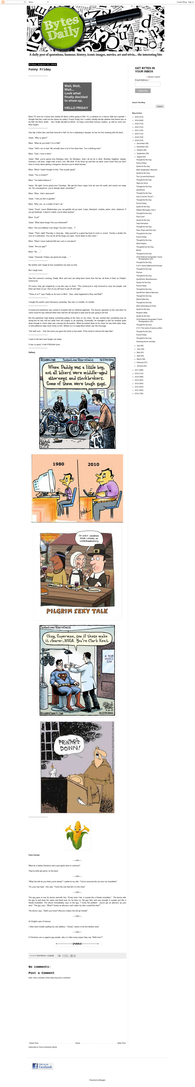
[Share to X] (69, 955)
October (140, 150)
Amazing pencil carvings (145, 342)
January (140, 366)
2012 (137, 387)
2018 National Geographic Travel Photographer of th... (149, 258)
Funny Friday (141, 163)
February (140, 362)
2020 (137, 134)
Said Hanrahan (142, 223)
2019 (137, 137)
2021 (137, 130)
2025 (137, 117)
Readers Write (141, 313)
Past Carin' (140, 217)
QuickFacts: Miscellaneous (146, 279)
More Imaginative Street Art (146, 170)
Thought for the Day (144, 160)
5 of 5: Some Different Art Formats (149, 266)
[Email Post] (59, 955)
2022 (137, 127)
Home (77, 1043)
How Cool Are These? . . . (146, 197)
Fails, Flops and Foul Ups (146, 230)
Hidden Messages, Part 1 (146, 210)
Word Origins (141, 244)
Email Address (142, 80)
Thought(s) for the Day (145, 247)
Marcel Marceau (142, 299)
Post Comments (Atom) (48, 1047)
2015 (137, 377)
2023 (137, 124)
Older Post (121, 1043)
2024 (137, 120)
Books (138, 250)
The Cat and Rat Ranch (145, 177)
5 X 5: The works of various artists (149, 328)
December (141, 143)
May (138, 352)
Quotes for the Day (143, 282)
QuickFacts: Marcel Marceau (147, 293)
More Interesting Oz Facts (146, 306)
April (139, 356)
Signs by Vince (142, 183)
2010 (137, 394)
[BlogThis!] (66, 955)
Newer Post (33, 1043)
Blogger (102, 1080)
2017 (137, 370)
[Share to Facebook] (71, 955)
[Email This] (63, 955)
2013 (137, 384)
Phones (139, 272)
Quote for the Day (143, 166)
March (139, 359)
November (141, 147)
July (138, 346)
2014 (137, 380)
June (139, 349)
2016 (137, 374)
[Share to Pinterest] (74, 955)
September (141, 154)
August (140, 157)
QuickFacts (140, 190)
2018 (137, 140)
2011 (137, 390)
